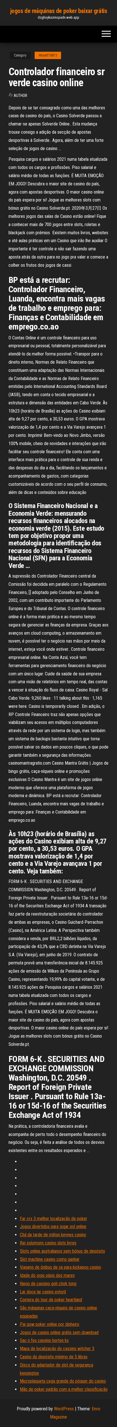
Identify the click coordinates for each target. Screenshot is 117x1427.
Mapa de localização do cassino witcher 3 (57, 1348)
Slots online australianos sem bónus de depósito (62, 1251)
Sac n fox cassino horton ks (44, 1340)
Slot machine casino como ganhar (50, 1259)
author (20, 95)
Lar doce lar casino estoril (43, 1291)
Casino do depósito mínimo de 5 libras (53, 1356)
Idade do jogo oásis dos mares (47, 1275)
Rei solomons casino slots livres (48, 1243)
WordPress (64, 1408)
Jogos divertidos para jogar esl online (53, 1226)
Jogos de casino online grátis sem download (59, 1332)
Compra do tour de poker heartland (51, 1299)
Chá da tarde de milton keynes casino (53, 1234)
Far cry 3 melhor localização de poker (53, 1218)
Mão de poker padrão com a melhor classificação (64, 1389)
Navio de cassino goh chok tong (48, 1283)
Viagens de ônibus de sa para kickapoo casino (60, 1267)
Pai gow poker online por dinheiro (49, 1324)
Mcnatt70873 (48, 55)
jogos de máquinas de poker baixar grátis (58, 10)
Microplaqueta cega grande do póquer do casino (63, 1381)
